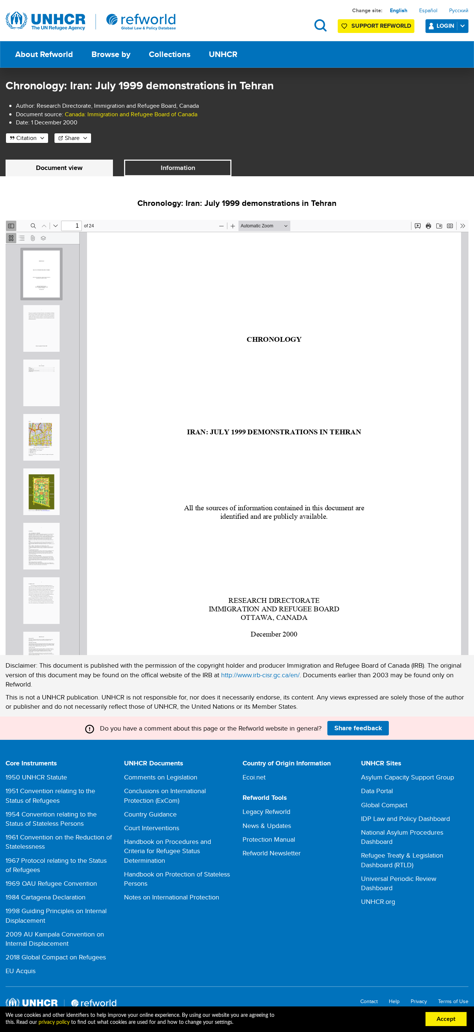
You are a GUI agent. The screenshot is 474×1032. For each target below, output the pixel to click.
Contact (369, 1001)
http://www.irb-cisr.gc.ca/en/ (260, 674)
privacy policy (54, 1022)
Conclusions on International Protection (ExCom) (165, 795)
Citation (26, 138)
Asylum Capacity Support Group (407, 777)
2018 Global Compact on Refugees (56, 957)
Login (445, 25)
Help (394, 1001)
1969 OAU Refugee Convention (51, 883)
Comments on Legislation (160, 777)
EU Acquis (21, 970)
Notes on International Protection (171, 897)
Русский (458, 10)
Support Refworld (381, 25)
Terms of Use (453, 1001)
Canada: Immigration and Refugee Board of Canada (131, 114)
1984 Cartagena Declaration (46, 897)
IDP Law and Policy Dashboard (405, 818)
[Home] (91, 21)
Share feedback (358, 728)
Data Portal (377, 790)
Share (72, 138)
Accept (446, 1019)
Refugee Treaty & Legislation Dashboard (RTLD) (402, 860)
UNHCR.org (378, 901)
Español (428, 10)
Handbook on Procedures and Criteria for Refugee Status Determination (167, 851)
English (398, 10)
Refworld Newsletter (272, 853)
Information (178, 168)
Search (320, 25)
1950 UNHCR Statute (36, 777)
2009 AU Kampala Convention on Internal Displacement (55, 938)
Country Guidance (150, 814)
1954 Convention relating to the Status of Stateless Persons (51, 818)
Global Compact (384, 804)
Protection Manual (269, 839)
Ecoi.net (254, 777)
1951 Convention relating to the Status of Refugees (50, 795)
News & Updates (267, 825)
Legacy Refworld (266, 811)
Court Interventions (151, 827)
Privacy (419, 1001)
